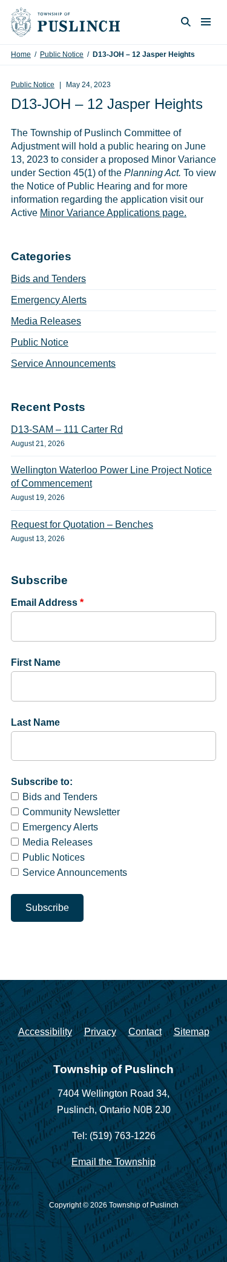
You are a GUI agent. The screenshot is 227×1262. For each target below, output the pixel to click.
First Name (36, 662)
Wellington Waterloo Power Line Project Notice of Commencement (111, 476)
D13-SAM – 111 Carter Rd (67, 429)
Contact (145, 1032)
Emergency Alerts (49, 300)
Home (21, 54)
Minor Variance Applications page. (113, 213)
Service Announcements (63, 363)
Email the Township (113, 1162)
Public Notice (62, 54)
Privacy (100, 1032)
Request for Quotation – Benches (82, 524)
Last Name (35, 722)
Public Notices (53, 857)
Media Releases (46, 321)
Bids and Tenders (48, 279)
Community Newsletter (71, 812)
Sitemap (191, 1032)
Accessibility (45, 1032)
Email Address (47, 602)
